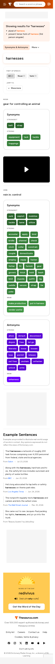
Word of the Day (26, 589)
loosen (34, 348)
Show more (16, 88)
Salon (10, 461)
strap (19, 125)
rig (40, 279)
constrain (33, 247)
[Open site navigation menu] (4, 4)
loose (23, 348)
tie (41, 285)
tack (26, 137)
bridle (11, 240)
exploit (20, 216)
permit (20, 355)
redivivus (26, 593)
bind (34, 234)
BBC (10, 478)
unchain (25, 361)
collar (21, 247)
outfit (32, 279)
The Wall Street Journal (18, 505)
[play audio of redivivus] (16, 598)
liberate (13, 348)
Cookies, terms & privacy (26, 637)
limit (11, 279)
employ (12, 259)
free (21, 342)
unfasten (37, 361)
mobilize (33, 216)
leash (40, 272)
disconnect (35, 336)
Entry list (10, 632)
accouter (13, 234)
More (34, 47)
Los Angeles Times (16, 492)
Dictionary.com (49, 4)
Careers (21, 632)
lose (11, 355)
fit (20, 266)
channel (23, 240)
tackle (36, 137)
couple (12, 253)
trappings (13, 143)
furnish (29, 266)
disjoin (12, 342)
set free (13, 361)
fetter (12, 266)
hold (31, 272)
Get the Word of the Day (26, 606)
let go (31, 342)
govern (12, 272)
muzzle (21, 279)
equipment (14, 137)
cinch (11, 247)
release (32, 355)
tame (21, 222)
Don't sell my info (26, 649)
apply (25, 234)
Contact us (33, 632)
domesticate (26, 253)
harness (21, 31)
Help (45, 632)
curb (11, 216)
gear (39, 266)
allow (11, 336)
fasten (33, 259)
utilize (32, 222)
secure (23, 285)
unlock (12, 367)
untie (22, 367)
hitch (22, 272)
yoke (11, 291)
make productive (17, 303)
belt (11, 125)
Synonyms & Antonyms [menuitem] (16, 47)
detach (21, 336)
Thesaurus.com (10, 4)
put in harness (37, 303)
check (34, 240)
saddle (12, 285)
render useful (15, 309)
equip (23, 259)
